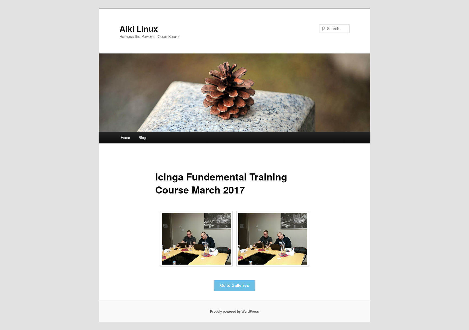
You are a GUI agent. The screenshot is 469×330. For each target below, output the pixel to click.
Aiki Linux (138, 28)
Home (125, 137)
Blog (142, 137)
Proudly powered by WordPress (234, 311)
